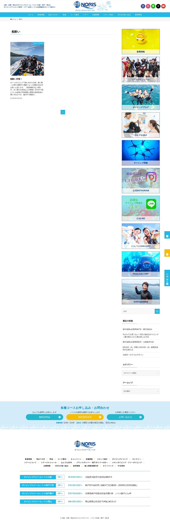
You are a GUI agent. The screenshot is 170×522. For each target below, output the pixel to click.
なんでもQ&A (66, 462)
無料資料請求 (167, 251)
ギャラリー (136, 459)
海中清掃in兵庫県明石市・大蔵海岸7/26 (138, 342)
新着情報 (28, 459)
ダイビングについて (120, 459)
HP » (60, 477)
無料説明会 (167, 233)
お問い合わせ (167, 277)
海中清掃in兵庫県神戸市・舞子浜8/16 (137, 329)
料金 (51, 459)
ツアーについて (30, 462)
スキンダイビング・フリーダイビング (127, 462)
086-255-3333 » (75, 501)
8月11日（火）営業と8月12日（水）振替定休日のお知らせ (140, 348)
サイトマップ (108, 466)
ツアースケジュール (49, 462)
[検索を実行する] (157, 311)
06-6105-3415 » (75, 477)
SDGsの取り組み (62, 466)
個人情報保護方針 (91, 466)
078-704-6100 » (75, 493)
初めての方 (40, 459)
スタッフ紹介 (102, 459)
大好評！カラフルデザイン (133, 355)
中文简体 (121, 466)
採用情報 (76, 466)
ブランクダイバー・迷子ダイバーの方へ (92, 462)
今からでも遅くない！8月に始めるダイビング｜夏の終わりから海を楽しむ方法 (141, 335)
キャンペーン (76, 459)
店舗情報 (89, 459)
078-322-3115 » (75, 485)
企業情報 (47, 466)
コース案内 (62, 459)
